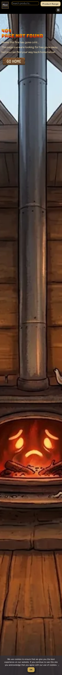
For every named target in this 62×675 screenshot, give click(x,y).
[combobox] (25, 3)
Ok (31, 670)
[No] (58, 665)
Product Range (51, 4)
